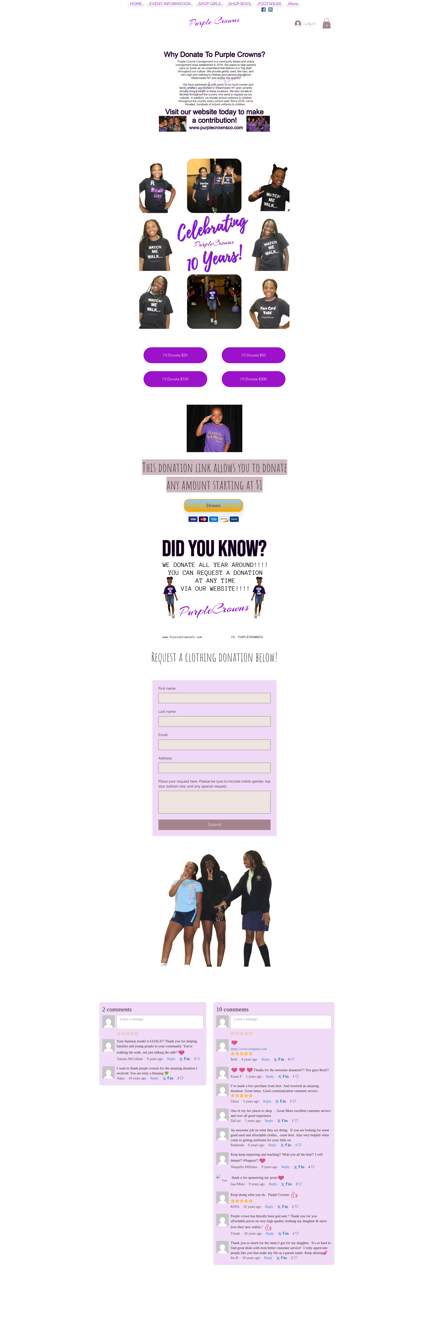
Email (163, 735)
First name (167, 688)
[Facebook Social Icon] (263, 9)
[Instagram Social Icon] (270, 9)
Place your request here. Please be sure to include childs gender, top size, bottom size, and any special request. (214, 783)
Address (165, 758)
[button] (326, 23)
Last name (167, 711)
